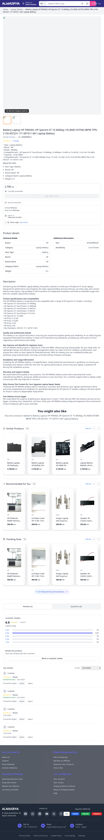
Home (5, 9)
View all (88, 428)
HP (10, 137)
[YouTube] (46, 813)
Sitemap (81, 835)
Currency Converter (10, 789)
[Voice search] (82, 3)
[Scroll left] (94, 428)
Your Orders (59, 782)
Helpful (21, 683)
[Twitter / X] (53, 813)
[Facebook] (25, 813)
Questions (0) (76, 606)
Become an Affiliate (62, 761)
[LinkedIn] (39, 813)
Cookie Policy (56, 835)
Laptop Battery (17, 9)
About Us (6, 757)
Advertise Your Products (64, 764)
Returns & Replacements (64, 789)
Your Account (59, 779)
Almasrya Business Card (12, 779)
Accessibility (70, 835)
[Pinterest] (61, 813)
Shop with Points (9, 782)
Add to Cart (53, 196)
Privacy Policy (24, 835)
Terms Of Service (40, 835)
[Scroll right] (99, 428)
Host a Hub (58, 768)
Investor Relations (9, 768)
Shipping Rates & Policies (64, 786)
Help (55, 793)
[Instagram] (32, 813)
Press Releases (8, 764)
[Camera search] (87, 3)
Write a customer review (52, 658)
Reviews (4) (27, 606)
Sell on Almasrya (61, 757)
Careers (5, 761)
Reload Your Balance (10, 786)
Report (30, 683)
